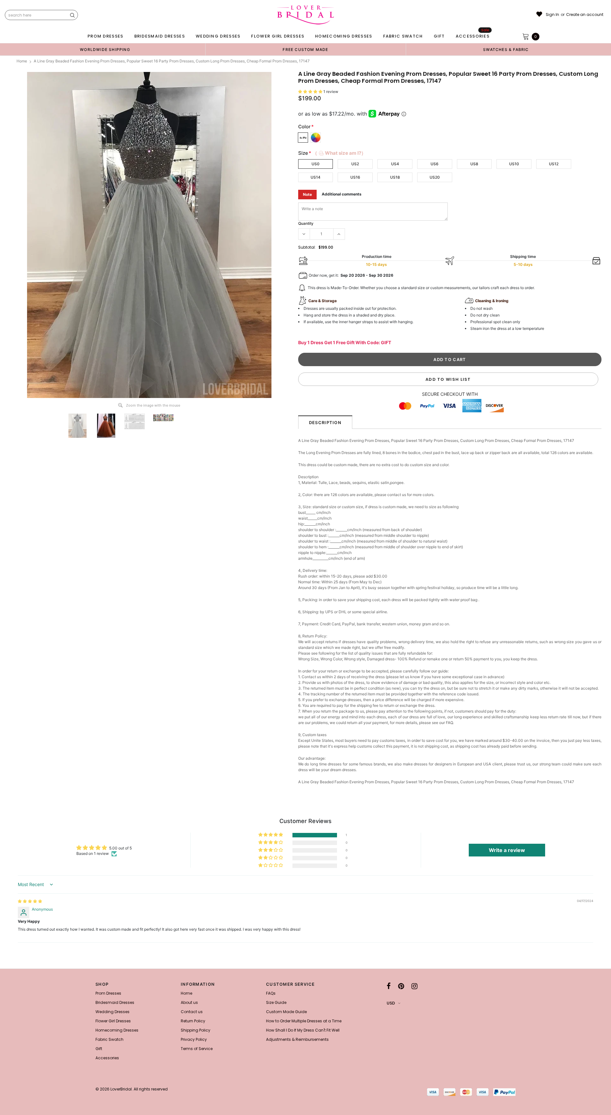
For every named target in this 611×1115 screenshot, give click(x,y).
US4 (395, 163)
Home (22, 61)
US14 (315, 177)
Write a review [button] (507, 850)
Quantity (305, 223)
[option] (105, 49)
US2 (355, 163)
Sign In (552, 14)
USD (391, 1003)
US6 (435, 163)
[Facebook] (389, 986)
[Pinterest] (401, 986)
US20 (435, 177)
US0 (316, 163)
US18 (395, 177)
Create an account (584, 14)
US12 (553, 163)
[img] (30, 901)
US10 (514, 163)
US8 (474, 163)
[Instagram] (414, 986)
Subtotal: (307, 247)
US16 (355, 177)
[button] (310, 91)
